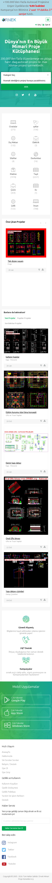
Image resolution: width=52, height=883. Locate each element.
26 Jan (9, 472)
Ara (26, 87)
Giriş (39, 25)
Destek (5, 800)
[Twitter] (23, 94)
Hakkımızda (7, 756)
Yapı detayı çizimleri (15, 591)
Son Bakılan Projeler (13, 323)
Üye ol (47, 25)
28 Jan (11, 270)
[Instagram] (17, 94)
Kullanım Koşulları (10, 784)
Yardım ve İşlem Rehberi (13, 796)
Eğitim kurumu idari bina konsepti (21, 412)
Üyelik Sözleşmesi (10, 788)
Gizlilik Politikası (9, 792)
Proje (10, 264)
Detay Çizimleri (12, 594)
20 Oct (9, 421)
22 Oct (9, 547)
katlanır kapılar (12, 357)
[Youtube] (35, 94)
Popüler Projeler (24, 318)
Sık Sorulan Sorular (10, 760)
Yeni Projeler (10, 318)
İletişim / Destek (9, 764)
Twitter (11, 849)
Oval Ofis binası (13, 538)
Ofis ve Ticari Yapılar (14, 415)
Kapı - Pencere (11, 360)
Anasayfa (6, 752)
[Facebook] (29, 94)
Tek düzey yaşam (15, 261)
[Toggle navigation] (48, 19)
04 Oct (9, 600)
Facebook (12, 857)
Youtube (12, 864)
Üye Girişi (6, 772)
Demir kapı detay (13, 463)
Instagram (12, 842)
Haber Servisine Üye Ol (14, 828)
